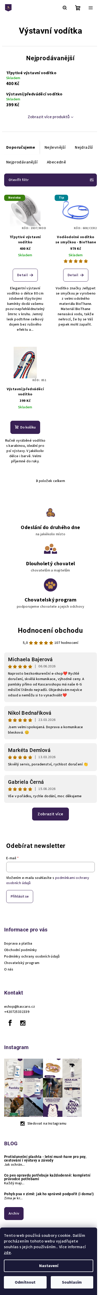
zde (7, 1252)
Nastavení (48, 1266)
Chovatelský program (22, 963)
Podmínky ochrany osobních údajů (32, 956)
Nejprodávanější (22, 162)
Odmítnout (25, 1282)
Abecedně (56, 162)
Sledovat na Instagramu (47, 1123)
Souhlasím (72, 1282)
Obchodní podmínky (20, 950)
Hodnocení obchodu (50, 630)
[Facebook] (10, 1023)
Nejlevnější (55, 147)
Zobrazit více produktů (49, 117)
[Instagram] (23, 1023)
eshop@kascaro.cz (19, 1006)
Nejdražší (84, 147)
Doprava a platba (18, 943)
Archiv (14, 1213)
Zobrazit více (50, 814)
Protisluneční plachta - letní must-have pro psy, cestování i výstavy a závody (45, 1158)
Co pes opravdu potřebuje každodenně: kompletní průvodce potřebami (47, 1177)
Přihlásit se (20, 896)
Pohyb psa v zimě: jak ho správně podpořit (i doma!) (49, 1194)
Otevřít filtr (18, 180)
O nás (8, 969)
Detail (22, 275)
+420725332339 (16, 1011)
